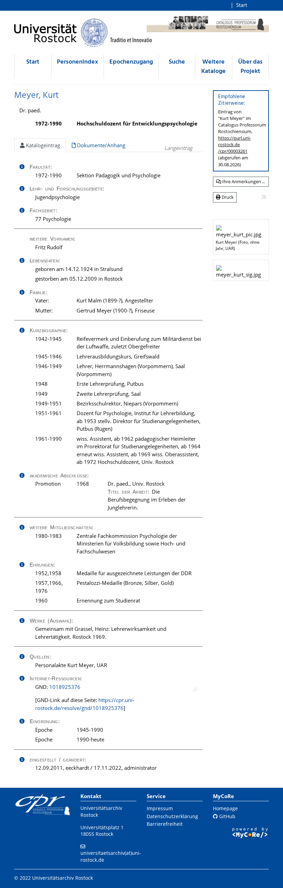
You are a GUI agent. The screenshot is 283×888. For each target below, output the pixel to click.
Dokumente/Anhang (100, 145)
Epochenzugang (131, 62)
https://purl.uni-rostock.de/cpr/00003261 (234, 144)
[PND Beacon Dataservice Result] (195, 689)
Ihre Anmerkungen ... (243, 181)
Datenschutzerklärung (172, 816)
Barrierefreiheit (165, 824)
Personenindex (77, 62)
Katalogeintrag (42, 145)
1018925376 (64, 686)
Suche (177, 62)
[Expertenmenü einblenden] (264, 197)
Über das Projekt (250, 66)
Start (241, 4)
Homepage (225, 808)
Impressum (160, 808)
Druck (227, 197)
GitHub (226, 816)
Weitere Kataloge (213, 66)
